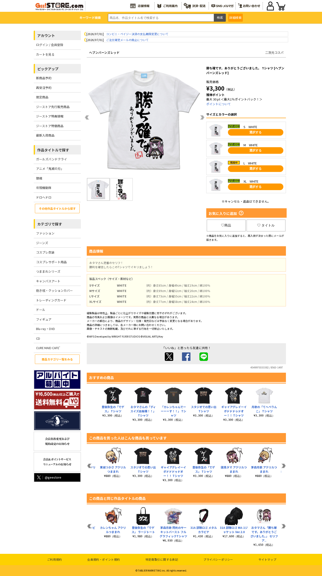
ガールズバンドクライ (51, 159)
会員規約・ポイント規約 (103, 559)
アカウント (46, 35)
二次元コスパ (274, 52)
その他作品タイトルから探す (57, 208)
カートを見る (45, 54)
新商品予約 (43, 78)
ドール (40, 309)
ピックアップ (47, 68)
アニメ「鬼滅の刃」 (50, 168)
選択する (255, 132)
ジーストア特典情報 (49, 116)
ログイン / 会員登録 (49, 44)
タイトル (268, 225)
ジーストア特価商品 (49, 126)
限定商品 (42, 97)
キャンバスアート (48, 281)
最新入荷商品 (45, 135)
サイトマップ (268, 559)
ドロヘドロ (43, 197)
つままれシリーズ (48, 271)
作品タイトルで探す (53, 149)
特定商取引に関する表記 (161, 559)
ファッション (45, 233)
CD (38, 338)
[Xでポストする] (169, 359)
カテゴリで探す (49, 223)
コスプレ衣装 (45, 252)
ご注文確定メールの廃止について (127, 40)
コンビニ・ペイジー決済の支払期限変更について (137, 34)
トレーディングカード (51, 300)
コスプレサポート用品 (51, 262)
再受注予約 (43, 87)
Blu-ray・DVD (45, 328)
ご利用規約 (54, 559)
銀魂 (39, 178)
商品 (227, 225)
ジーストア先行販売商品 (53, 106)
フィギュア (43, 319)
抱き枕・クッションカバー (54, 290)
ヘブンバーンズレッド (104, 52)
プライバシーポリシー (218, 559)
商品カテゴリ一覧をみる (57, 359)
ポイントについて (218, 104)
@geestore (53, 477)
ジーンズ (42, 243)
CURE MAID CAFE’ (48, 348)
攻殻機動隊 (43, 187)
